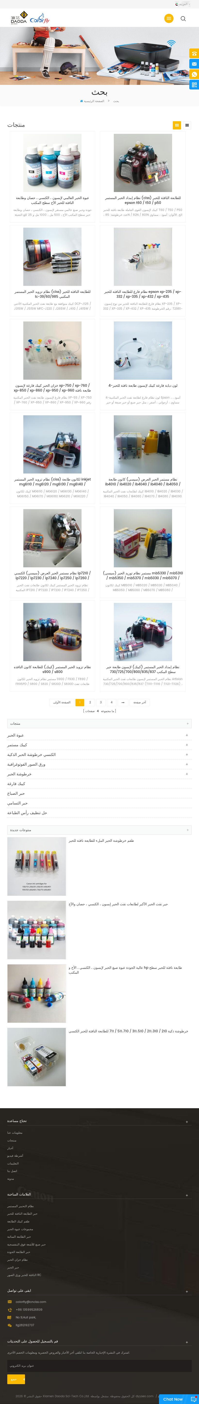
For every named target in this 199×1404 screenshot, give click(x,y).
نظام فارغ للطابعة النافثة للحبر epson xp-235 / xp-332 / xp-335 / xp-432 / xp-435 (142, 294)
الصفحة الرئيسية (94, 101)
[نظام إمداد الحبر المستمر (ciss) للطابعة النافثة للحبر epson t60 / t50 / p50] (143, 163)
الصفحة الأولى (61, 702)
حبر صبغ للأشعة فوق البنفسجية (26, 1244)
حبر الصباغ (16, 793)
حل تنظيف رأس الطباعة (27, 813)
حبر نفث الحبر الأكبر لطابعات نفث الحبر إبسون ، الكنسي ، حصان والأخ (118, 904)
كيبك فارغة (16, 784)
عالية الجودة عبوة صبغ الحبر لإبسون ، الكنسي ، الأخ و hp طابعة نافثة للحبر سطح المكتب (125, 970)
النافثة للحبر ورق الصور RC (24, 1275)
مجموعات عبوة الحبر (20, 1229)
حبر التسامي (17, 803)
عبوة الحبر (15, 735)
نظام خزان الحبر (17, 1260)
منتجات (11, 1140)
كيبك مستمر (17, 745)
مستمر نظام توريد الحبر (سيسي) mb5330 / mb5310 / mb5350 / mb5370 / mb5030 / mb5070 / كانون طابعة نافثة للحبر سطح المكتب (143, 576)
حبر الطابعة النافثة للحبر (22, 1213)
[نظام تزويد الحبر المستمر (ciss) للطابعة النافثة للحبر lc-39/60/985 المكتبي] (52, 257)
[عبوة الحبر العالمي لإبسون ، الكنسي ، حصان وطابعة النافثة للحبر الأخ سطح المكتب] (52, 163)
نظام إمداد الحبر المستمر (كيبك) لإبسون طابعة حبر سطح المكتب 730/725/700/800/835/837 (142, 669)
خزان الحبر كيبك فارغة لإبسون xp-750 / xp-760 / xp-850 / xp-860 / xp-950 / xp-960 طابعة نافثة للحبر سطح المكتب (52, 388)
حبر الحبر (13, 1267)
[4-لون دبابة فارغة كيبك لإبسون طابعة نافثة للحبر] (143, 350)
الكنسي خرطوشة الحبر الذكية (31, 755)
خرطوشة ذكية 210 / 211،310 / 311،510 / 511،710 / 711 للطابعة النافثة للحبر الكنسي (128, 1031)
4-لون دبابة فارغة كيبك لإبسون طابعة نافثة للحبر (142, 385)
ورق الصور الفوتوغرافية (26, 764)
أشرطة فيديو (15, 1156)
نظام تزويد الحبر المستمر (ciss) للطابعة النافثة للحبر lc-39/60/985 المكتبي (53, 294)
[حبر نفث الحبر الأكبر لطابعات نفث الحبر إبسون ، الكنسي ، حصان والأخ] (36, 930)
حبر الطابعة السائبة (19, 1237)
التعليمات (13, 1163)
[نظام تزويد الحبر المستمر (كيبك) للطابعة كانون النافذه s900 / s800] (52, 632)
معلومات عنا (14, 1133)
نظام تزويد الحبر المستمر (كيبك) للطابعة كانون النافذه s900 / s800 (52, 669)
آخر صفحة (139, 702)
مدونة (10, 1179)
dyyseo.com (144, 1396)
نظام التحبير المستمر (20, 1206)
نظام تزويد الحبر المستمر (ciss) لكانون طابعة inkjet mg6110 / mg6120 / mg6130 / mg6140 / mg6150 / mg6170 (52, 482)
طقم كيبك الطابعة (18, 1221)
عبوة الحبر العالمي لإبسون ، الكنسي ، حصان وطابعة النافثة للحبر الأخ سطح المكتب (52, 200)
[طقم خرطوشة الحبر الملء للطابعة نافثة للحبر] (36, 866)
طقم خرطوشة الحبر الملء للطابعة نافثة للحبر (101, 840)
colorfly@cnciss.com (31, 1302)
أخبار (10, 1148)
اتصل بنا (12, 1171)
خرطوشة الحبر (19, 774)
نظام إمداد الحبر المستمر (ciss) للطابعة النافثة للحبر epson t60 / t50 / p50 (143, 200)
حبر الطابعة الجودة (18, 1252)
